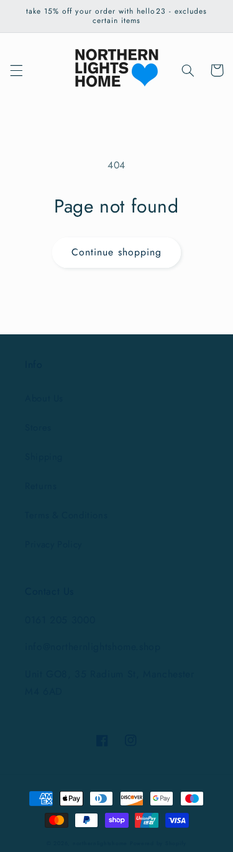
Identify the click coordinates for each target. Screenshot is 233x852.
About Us (44, 398)
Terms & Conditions (66, 515)
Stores (38, 427)
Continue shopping (116, 252)
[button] (16, 70)
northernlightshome (100, 843)
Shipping (44, 457)
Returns (41, 486)
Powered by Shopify (158, 843)
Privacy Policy (53, 544)
